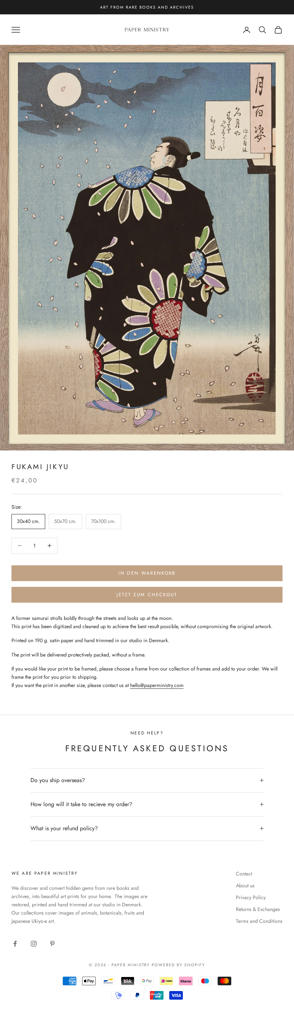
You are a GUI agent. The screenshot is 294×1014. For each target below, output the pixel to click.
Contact (244, 873)
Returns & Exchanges (258, 909)
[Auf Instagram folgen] (33, 943)
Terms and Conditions (259, 921)
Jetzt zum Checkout (147, 594)
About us (245, 885)
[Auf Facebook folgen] (15, 943)
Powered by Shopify (178, 965)
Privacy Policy (251, 897)
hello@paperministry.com (157, 685)
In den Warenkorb (146, 573)
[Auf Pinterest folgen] (52, 943)
